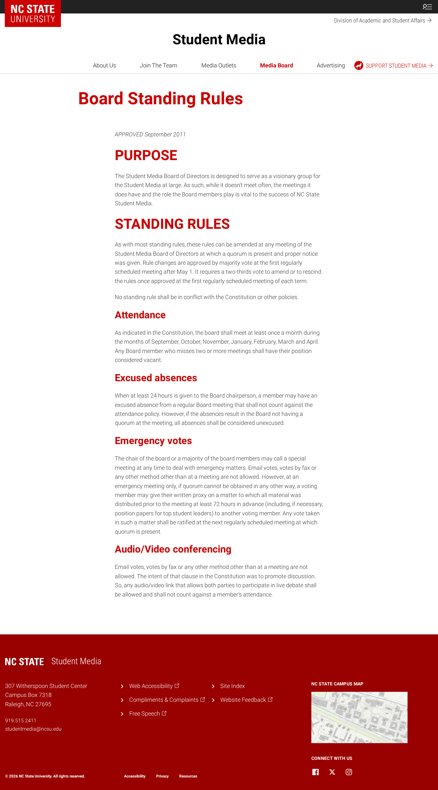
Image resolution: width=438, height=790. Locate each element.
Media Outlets (218, 65)
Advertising (331, 65)
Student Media (219, 39)
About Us (104, 65)
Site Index (232, 686)
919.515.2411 (21, 720)
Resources (188, 776)
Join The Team (158, 65)
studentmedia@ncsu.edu (33, 729)
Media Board (276, 65)
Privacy (162, 776)
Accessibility (135, 776)
